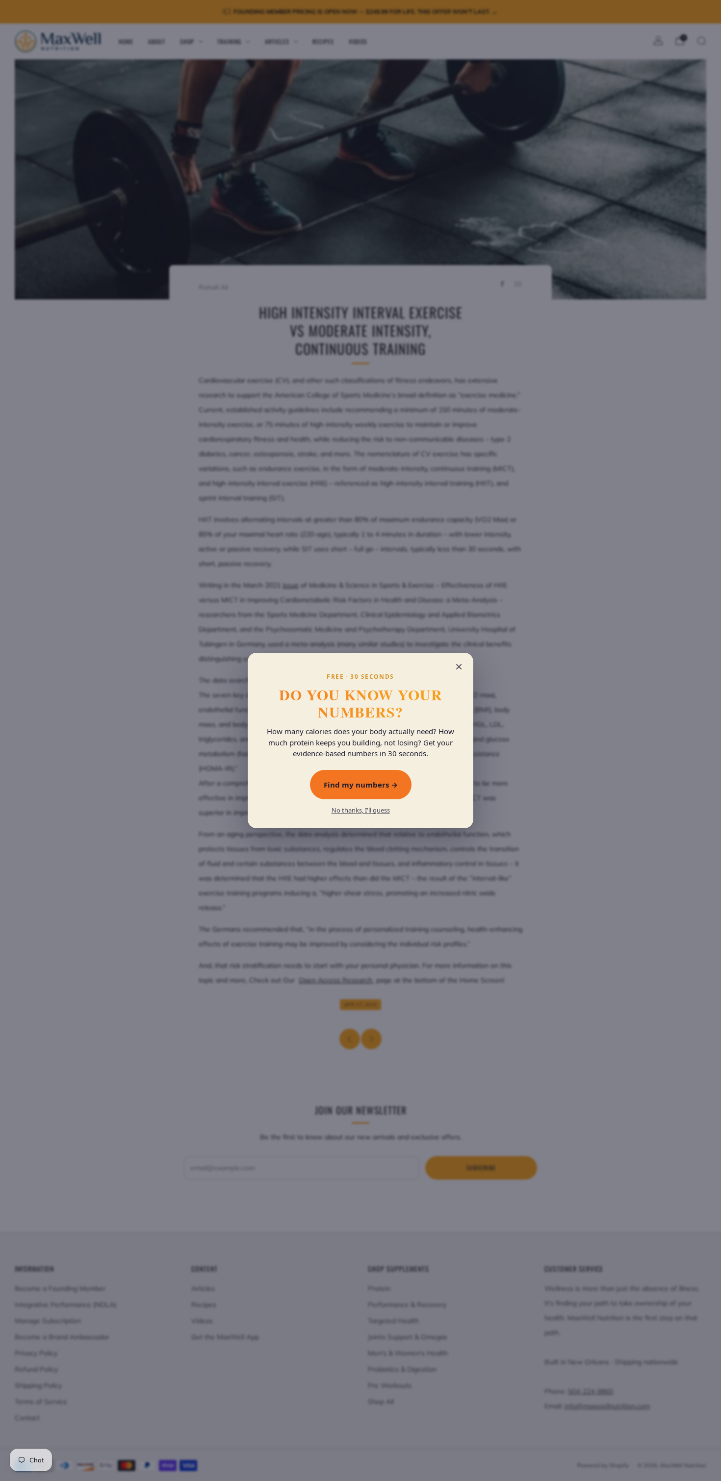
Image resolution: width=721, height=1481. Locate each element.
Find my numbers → (361, 785)
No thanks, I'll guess (361, 810)
